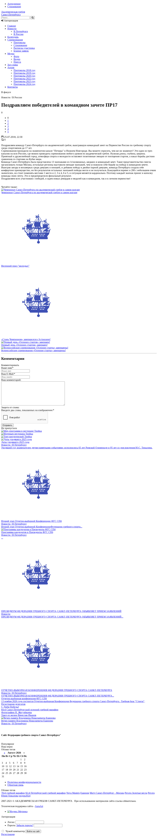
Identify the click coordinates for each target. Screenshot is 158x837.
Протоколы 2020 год (24, 76)
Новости (12, 28)
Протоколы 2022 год (24, 78)
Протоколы (19, 42)
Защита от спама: (10, 407)
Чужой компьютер (15, 831)
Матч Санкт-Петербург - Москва (107, 793)
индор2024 (24, 795)
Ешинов (84, 793)
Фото (16, 56)
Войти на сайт (33, 831)
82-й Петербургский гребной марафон (45, 793)
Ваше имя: (7, 368)
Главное (11, 26)
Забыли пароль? (24, 825)
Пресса (17, 62)
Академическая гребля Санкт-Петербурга (13, 13)
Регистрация (8, 834)
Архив (10, 67)
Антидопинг (14, 3)
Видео (17, 59)
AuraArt (39, 806)
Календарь (13, 37)
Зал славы (12, 64)
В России (18, 34)
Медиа (10, 53)
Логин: (11, 822)
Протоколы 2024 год (24, 84)
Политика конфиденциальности (24, 782)
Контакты (12, 87)
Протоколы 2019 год (24, 73)
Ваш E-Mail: (8, 374)
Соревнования (15, 39)
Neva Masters (73, 793)
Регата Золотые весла (136, 793)
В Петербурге (21, 31)
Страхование (14, 6)
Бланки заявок (21, 51)
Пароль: (11, 825)
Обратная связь (15, 785)
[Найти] (32, 17)
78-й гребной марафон (13, 793)
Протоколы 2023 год (24, 81)
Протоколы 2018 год (24, 70)
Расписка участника (24, 48)
